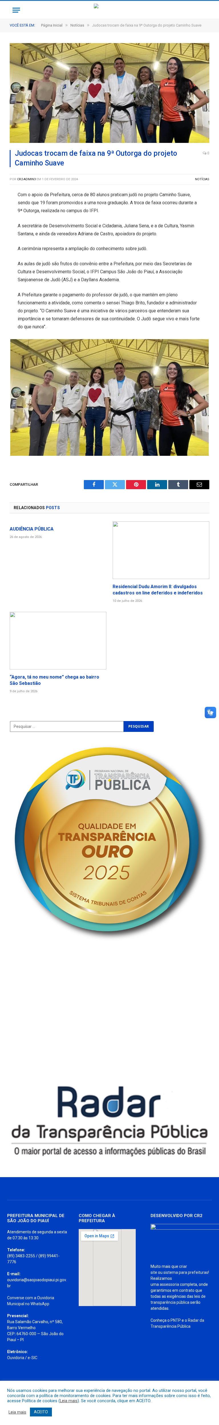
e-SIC (32, 1357)
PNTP (176, 1320)
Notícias (202, 179)
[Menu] (16, 10)
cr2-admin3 (26, 179)
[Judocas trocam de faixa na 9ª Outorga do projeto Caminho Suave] (109, 93)
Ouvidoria (15, 1357)
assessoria (169, 1284)
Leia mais (69, 1400)
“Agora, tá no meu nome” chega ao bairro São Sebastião (54, 680)
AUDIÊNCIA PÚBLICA (32, 529)
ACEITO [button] (41, 1412)
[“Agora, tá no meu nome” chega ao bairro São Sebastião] (58, 640)
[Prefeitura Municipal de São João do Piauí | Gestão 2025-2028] (109, 10)
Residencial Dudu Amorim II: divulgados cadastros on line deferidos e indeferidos (158, 590)
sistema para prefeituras (185, 1272)
